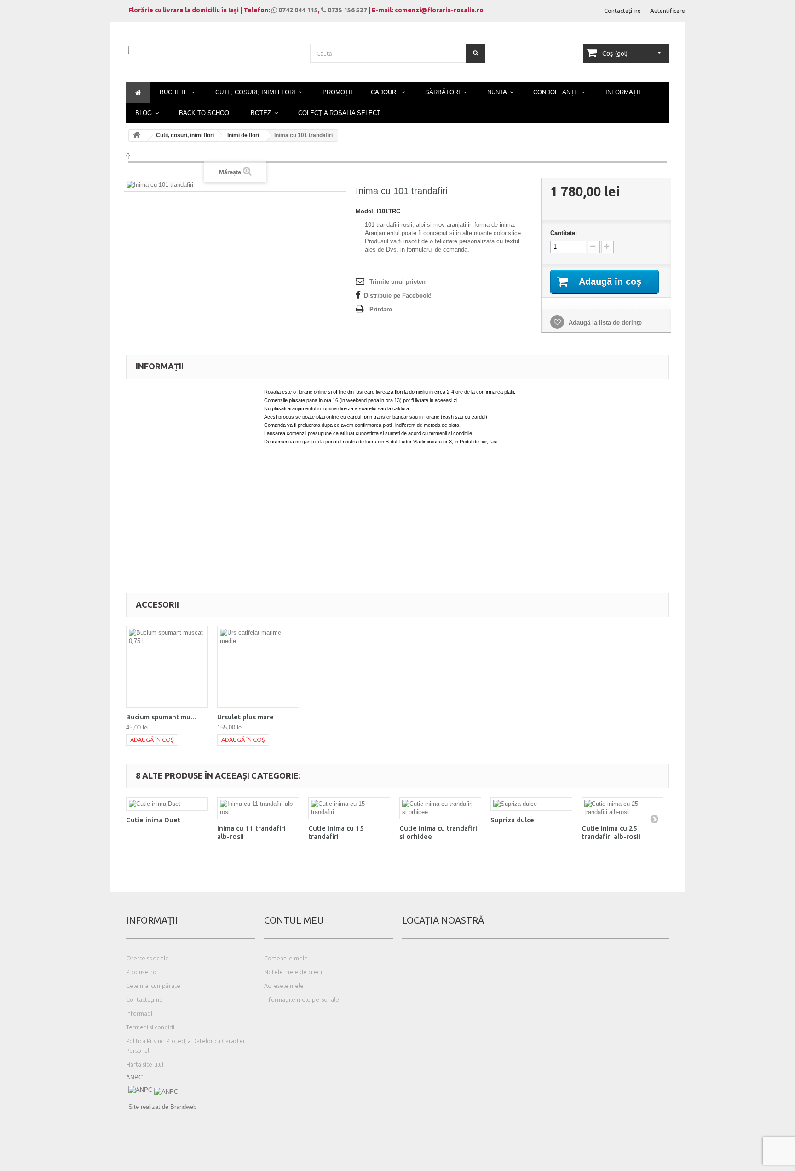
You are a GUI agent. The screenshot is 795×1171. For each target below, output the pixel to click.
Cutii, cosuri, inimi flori (185, 135)
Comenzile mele (286, 958)
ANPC (134, 1077)
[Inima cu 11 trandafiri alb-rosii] (258, 808)
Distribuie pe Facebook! (398, 295)
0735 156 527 (346, 10)
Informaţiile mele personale (301, 999)
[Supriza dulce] (531, 804)
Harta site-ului (144, 1064)
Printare (380, 309)
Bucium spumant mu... (161, 717)
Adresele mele (284, 985)
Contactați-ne (622, 10)
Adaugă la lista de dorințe (604, 322)
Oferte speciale (147, 958)
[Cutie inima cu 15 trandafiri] (349, 808)
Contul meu (294, 920)
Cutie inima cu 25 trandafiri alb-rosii (611, 832)
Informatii (139, 1013)
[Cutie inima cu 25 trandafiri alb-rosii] (622, 808)
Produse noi (142, 972)
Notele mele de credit (294, 972)
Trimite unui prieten (397, 281)
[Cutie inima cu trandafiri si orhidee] (440, 808)
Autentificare (667, 10)
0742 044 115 (297, 10)
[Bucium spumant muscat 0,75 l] (167, 667)
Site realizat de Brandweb (162, 1106)
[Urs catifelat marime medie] (258, 667)
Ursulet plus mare (245, 717)
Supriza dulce (512, 820)
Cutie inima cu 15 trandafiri (336, 832)
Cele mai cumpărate (153, 985)
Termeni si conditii (150, 1027)
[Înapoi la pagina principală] (138, 135)
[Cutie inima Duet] (167, 804)
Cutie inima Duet (153, 820)
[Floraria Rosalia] (213, 58)
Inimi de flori (243, 135)
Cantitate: (563, 233)
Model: (365, 211)
